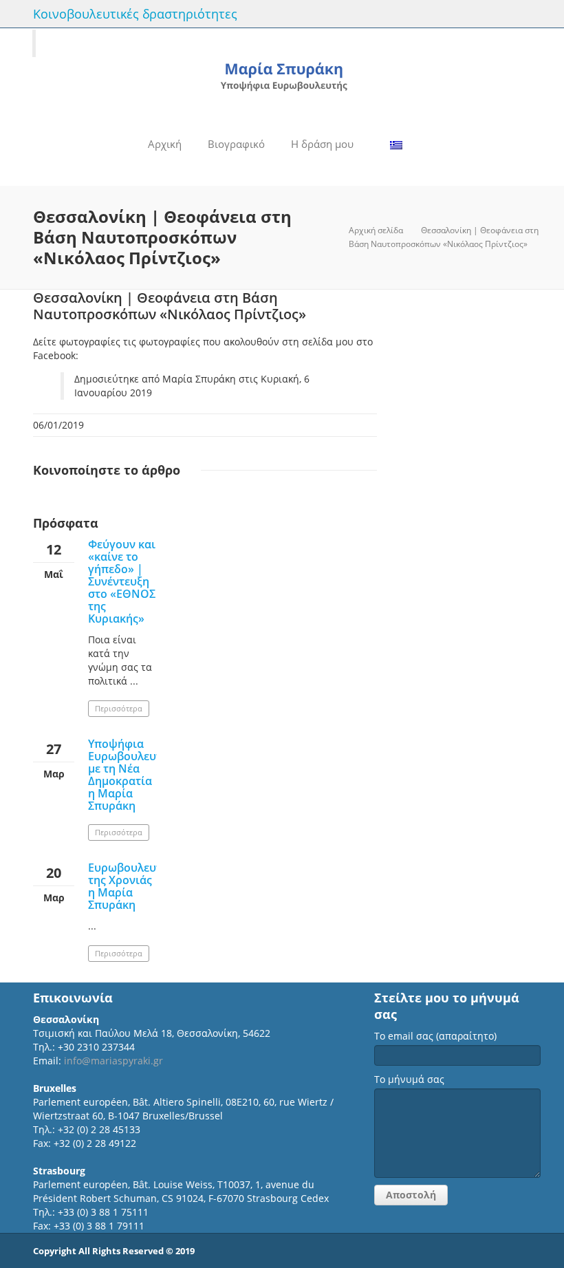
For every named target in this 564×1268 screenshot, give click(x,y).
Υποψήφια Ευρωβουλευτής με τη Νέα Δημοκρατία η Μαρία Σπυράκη (131, 774)
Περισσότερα (118, 708)
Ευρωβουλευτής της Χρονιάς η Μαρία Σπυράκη (131, 886)
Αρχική (165, 144)
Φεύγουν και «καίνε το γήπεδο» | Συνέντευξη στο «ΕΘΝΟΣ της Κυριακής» (121, 581)
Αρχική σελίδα (376, 230)
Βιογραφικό (236, 144)
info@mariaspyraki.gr (113, 1060)
